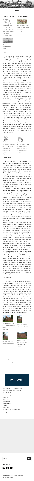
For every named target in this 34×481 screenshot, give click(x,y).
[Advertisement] (17, 436)
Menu (17, 10)
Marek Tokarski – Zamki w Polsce (11, 409)
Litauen (5, 405)
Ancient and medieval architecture (17, 4)
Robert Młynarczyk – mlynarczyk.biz (12, 390)
